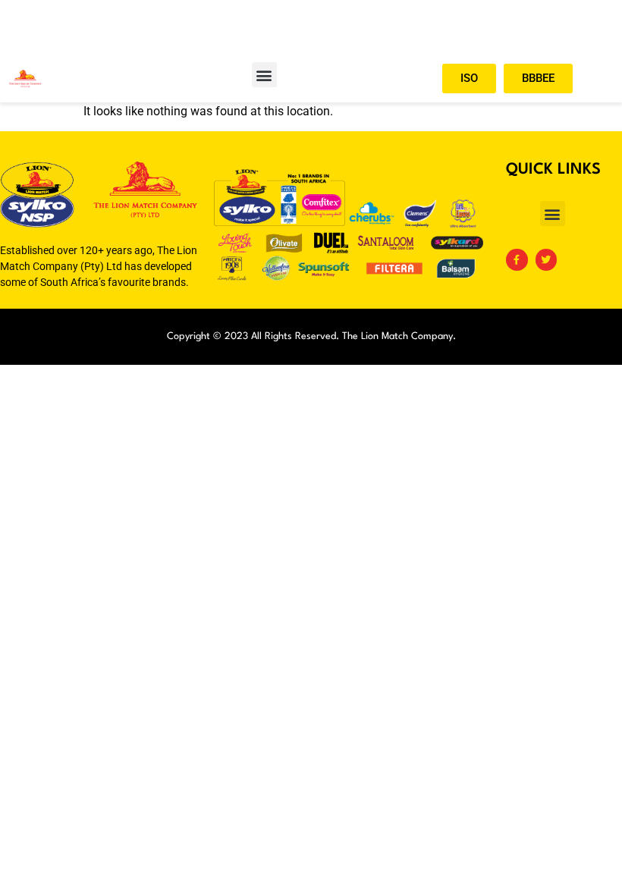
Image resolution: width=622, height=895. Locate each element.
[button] (264, 74)
